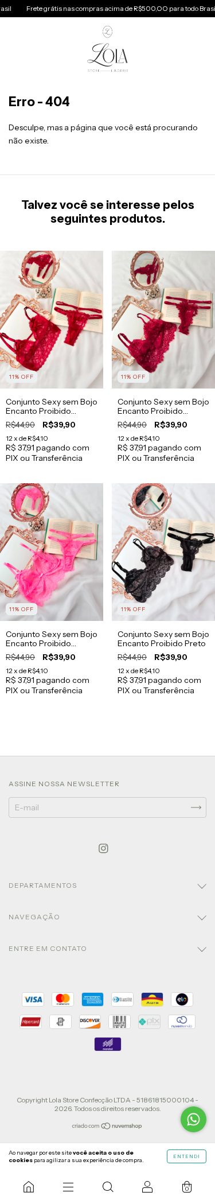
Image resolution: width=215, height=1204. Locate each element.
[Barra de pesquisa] (107, 1186)
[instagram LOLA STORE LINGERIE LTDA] (103, 848)
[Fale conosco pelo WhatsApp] (193, 1119)
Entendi (186, 1156)
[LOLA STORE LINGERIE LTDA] (28, 1186)
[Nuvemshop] (107, 1127)
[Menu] (68, 1186)
